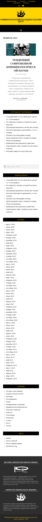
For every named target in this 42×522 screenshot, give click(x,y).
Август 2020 (10, 323)
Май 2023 (9, 243)
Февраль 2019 (11, 365)
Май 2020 (9, 331)
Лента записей (11, 441)
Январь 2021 (11, 309)
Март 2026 (10, 232)
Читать (8, 426)
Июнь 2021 (10, 296)
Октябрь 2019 (11, 349)
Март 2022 (10, 277)
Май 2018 (9, 371)
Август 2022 (10, 264)
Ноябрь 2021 (11, 283)
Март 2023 (10, 246)
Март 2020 (10, 336)
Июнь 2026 (10, 230)
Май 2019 (9, 360)
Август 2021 (10, 291)
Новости (9, 412)
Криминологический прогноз (16, 407)
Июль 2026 (10, 227)
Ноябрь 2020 (11, 315)
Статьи (8, 420)
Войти (8, 438)
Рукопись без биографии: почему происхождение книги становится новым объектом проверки (21, 138)
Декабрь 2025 (11, 240)
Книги (8, 402)
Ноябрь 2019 (11, 347)
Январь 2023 (11, 251)
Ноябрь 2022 (11, 256)
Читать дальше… (21, 98)
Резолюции (10, 415)
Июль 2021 (10, 293)
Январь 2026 (11, 238)
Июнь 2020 (10, 328)
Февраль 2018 (11, 379)
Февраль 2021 (11, 307)
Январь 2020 (11, 341)
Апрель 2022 (10, 275)
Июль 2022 (10, 267)
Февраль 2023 (11, 248)
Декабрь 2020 (11, 312)
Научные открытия (13, 410)
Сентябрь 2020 (11, 320)
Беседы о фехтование (14, 391)
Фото (8, 423)
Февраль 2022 (11, 280)
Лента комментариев (14, 443)
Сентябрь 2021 (11, 288)
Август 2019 (10, 355)
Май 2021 (9, 299)
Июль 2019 (10, 357)
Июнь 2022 (10, 270)
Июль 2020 (10, 325)
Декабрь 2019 (11, 344)
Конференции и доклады (15, 404)
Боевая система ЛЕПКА (14, 394)
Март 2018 (10, 376)
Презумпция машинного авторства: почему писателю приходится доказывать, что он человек (22, 130)
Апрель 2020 (10, 333)
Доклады (9, 396)
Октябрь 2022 (11, 259)
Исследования (11, 399)
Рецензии (10, 418)
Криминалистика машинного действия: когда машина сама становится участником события (22, 146)
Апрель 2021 (10, 301)
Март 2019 (10, 363)
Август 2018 (10, 368)
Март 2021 (10, 304)
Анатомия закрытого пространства (19, 151)
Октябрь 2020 (11, 317)
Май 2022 (9, 272)
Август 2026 (10, 224)
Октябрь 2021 (11, 285)
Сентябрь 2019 (11, 352)
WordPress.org (11, 446)
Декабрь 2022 (11, 254)
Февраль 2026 (11, 235)
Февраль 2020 (11, 339)
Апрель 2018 (10, 373)
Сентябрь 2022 (11, 262)
